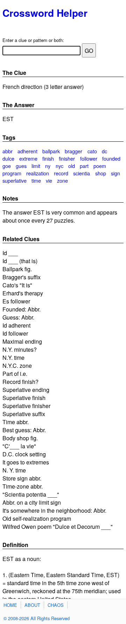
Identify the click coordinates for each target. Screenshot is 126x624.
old (71, 165)
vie (49, 180)
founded (111, 158)
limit (35, 165)
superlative (14, 180)
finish (48, 158)
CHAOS (56, 605)
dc (104, 151)
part (84, 165)
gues (21, 165)
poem (99, 165)
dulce (8, 158)
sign (115, 173)
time (36, 180)
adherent (27, 151)
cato (92, 151)
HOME (10, 605)
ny (47, 165)
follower (88, 158)
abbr (7, 151)
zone (62, 180)
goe (6, 165)
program (11, 173)
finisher (67, 158)
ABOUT (32, 605)
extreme (28, 158)
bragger (73, 151)
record (61, 173)
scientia (81, 173)
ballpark (51, 151)
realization (37, 173)
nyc (59, 165)
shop (100, 173)
